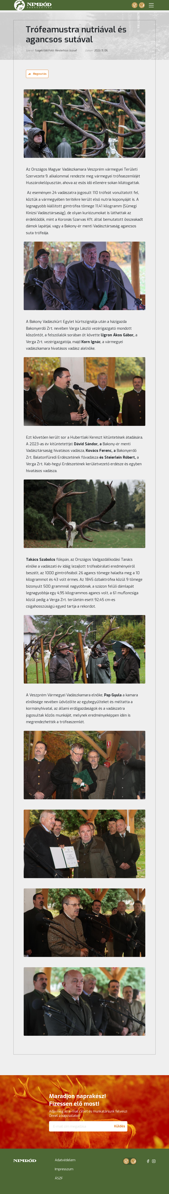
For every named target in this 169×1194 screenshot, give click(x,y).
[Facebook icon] (148, 1161)
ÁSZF (59, 1178)
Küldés (119, 1126)
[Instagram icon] (154, 1161)
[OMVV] (142, 5)
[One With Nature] (134, 5)
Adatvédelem (65, 1160)
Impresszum (64, 1169)
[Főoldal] (24, 1160)
